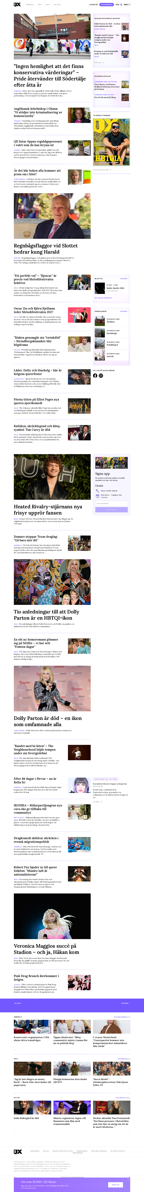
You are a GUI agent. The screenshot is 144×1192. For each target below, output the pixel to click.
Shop (48, 4)
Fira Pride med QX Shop (105, 97)
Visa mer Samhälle (121, 1017)
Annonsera (34, 1151)
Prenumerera (107, 5)
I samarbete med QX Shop (104, 95)
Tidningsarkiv (82, 1151)
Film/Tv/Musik (99, 29)
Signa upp (115, 1185)
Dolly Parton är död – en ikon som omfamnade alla (107, 25)
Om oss (46, 1151)
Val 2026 (57, 4)
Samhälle (30, 4)
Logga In (94, 5)
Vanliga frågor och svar (62, 1151)
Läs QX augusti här (100, 170)
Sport (96, 56)
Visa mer (123, 278)
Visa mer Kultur (122, 1098)
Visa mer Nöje (123, 1059)
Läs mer (96, 802)
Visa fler (97, 62)
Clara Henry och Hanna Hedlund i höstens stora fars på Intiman (106, 86)
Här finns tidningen (99, 1151)
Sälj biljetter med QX (103, 298)
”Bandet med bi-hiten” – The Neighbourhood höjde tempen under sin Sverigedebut (106, 38)
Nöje (40, 4)
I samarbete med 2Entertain (105, 82)
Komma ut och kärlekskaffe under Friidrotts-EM (106, 52)
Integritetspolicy (117, 1151)
